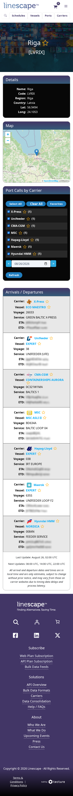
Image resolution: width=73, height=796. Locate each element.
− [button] (8, 140)
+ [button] (8, 134)
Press (36, 741)
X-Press (39, 302)
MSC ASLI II (34, 418)
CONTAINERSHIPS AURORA (45, 380)
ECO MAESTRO (36, 307)
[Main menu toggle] (65, 6)
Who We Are (36, 725)
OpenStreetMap (51, 180)
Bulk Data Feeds (36, 667)
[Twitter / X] (57, 635)
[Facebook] (15, 635)
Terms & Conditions (16, 779)
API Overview (36, 685)
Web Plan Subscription (36, 656)
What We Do (36, 730)
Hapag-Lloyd (43, 448)
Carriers (62, 15)
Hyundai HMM (44, 521)
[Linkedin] (36, 635)
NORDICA (32, 526)
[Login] (36, 622)
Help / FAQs (36, 707)
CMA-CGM (41, 375)
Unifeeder (41, 338)
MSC (37, 412)
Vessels (35, 15)
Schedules (18, 15)
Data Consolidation (36, 701)
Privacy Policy (18, 785)
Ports (48, 15)
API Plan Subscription (36, 661)
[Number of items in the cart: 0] (57, 622)
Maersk (39, 485)
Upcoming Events (36, 736)
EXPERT (31, 344)
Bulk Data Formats (36, 690)
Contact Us (36, 747)
